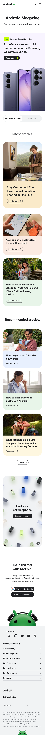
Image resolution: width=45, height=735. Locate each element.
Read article (10, 58)
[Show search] (35, 4)
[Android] (7, 4)
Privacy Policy (9, 697)
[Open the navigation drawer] (42, 4)
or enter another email (22, 595)
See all (21, 462)
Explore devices (21, 516)
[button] (38, 543)
